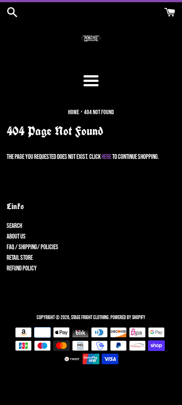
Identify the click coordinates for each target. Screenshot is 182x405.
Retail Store (20, 258)
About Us (16, 236)
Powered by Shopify (127, 317)
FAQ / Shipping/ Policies (32, 247)
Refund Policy (22, 268)
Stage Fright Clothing (90, 317)
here (106, 157)
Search (14, 226)
